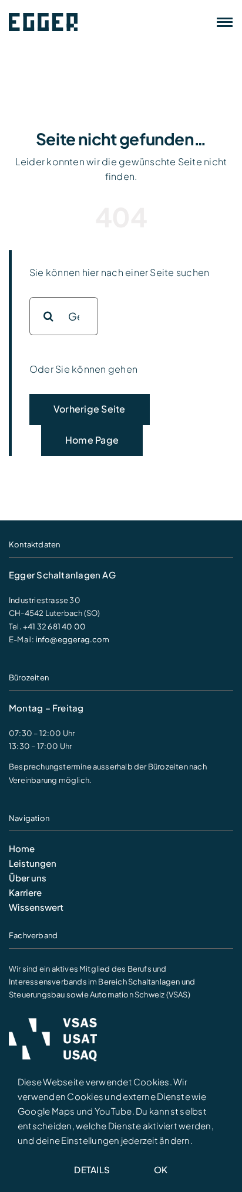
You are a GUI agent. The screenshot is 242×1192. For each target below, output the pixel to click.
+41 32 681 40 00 (54, 626)
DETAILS (92, 1169)
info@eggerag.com (73, 639)
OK (160, 1169)
